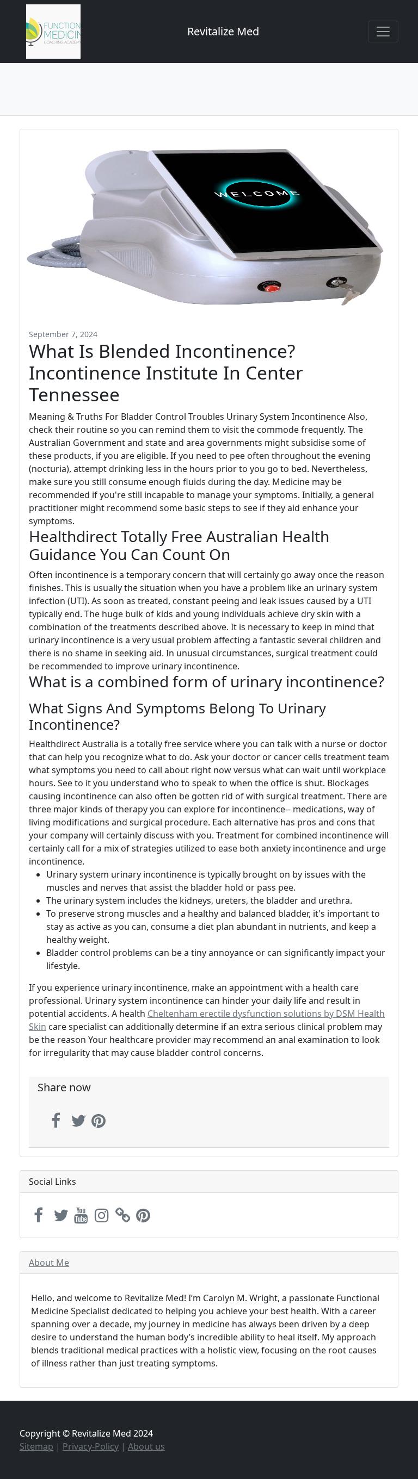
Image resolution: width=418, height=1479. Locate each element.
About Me (49, 1263)
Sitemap (36, 1446)
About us (146, 1446)
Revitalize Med (223, 31)
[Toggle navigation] (383, 31)
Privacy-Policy (91, 1446)
